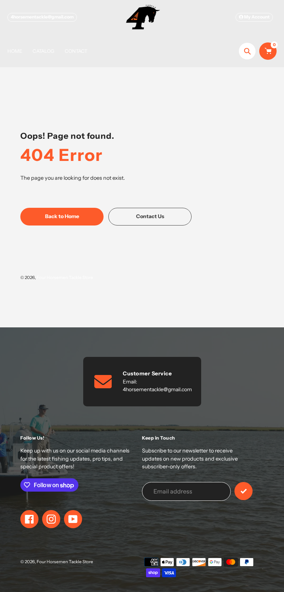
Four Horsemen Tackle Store (65, 277)
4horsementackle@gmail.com (42, 17)
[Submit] (243, 491)
